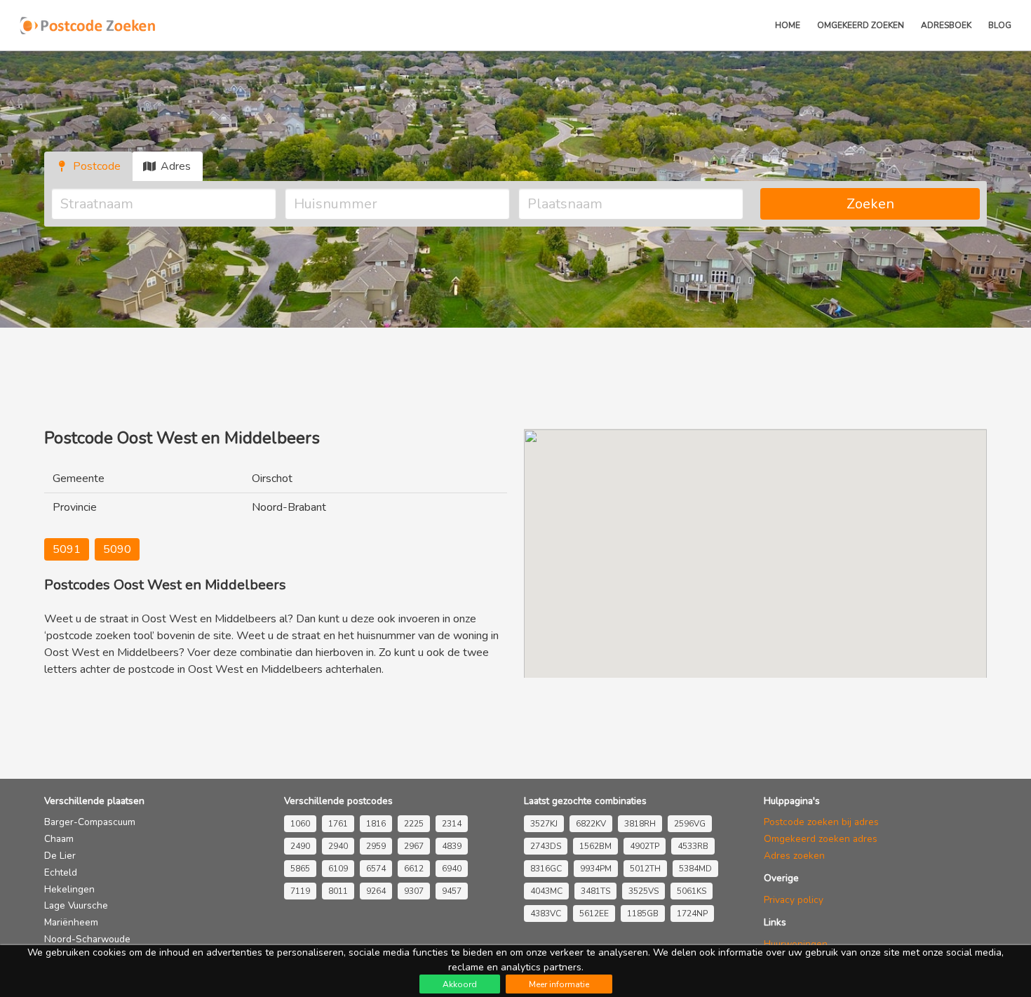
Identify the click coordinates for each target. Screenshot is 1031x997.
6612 (414, 868)
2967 (414, 846)
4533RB (693, 846)
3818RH (640, 823)
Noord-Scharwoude (87, 939)
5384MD (695, 868)
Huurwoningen (796, 944)
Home (787, 25)
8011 (338, 891)
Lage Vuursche (76, 905)
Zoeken (870, 203)
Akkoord (460, 984)
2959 (376, 846)
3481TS (595, 891)
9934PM (596, 868)
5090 (117, 549)
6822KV (591, 823)
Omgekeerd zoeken (860, 25)
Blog (999, 25)
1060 (300, 823)
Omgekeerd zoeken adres (820, 838)
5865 (300, 868)
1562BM (595, 846)
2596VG (690, 823)
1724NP (692, 913)
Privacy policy (793, 899)
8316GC (546, 868)
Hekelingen (69, 889)
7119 (300, 891)
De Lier (60, 855)
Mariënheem (71, 922)
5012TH (645, 868)
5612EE (594, 913)
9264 (376, 891)
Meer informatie (559, 984)
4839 (451, 846)
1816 (376, 823)
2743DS (545, 846)
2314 (451, 823)
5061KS (691, 891)
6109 (338, 868)
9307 (414, 891)
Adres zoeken (794, 855)
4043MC (546, 891)
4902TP (644, 846)
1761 (338, 823)
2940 (338, 846)
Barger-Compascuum (89, 822)
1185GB (643, 913)
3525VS (643, 891)
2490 (300, 846)
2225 (414, 823)
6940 (451, 868)
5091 (67, 549)
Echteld (60, 872)
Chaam (59, 838)
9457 (451, 891)
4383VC (545, 913)
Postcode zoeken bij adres (821, 822)
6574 (376, 868)
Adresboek (946, 25)
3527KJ (544, 823)
